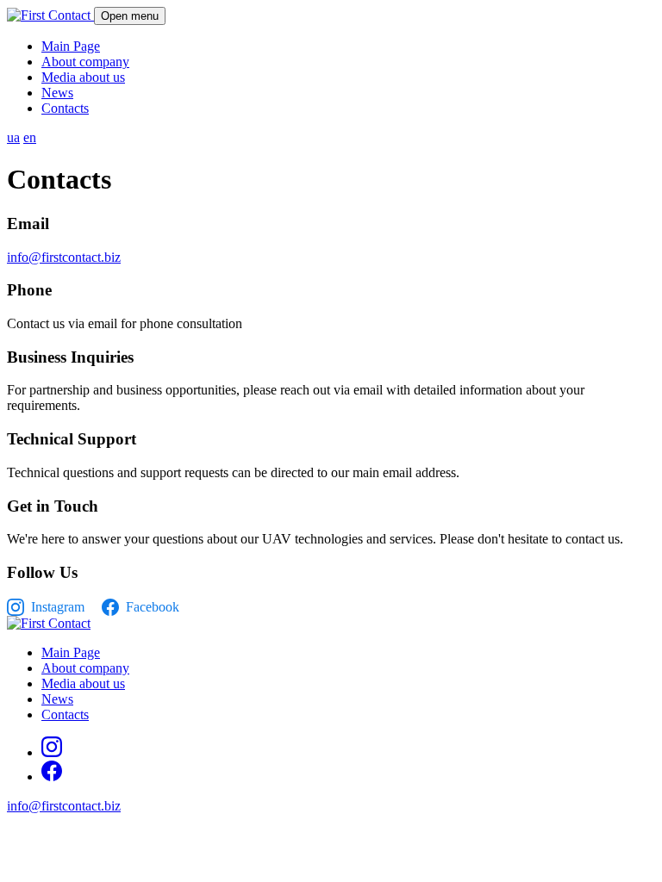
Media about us (83, 77)
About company (85, 61)
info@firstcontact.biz (64, 257)
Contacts (65, 108)
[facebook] (51, 776)
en (29, 137)
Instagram (57, 606)
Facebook (152, 606)
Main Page (70, 46)
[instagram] (51, 752)
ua (13, 137)
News (57, 92)
